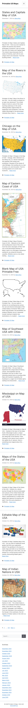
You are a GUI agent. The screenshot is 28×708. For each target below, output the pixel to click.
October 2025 (6, 653)
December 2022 (6, 687)
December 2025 (6, 648)
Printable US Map (9, 62)
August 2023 (6, 668)
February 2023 (6, 682)
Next (13, 628)
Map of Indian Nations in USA (11, 570)
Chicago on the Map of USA (11, 127)
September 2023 (7, 665)
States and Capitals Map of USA (13, 14)
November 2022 (6, 690)
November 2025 (6, 651)
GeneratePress (14, 705)
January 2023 (6, 685)
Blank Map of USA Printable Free (13, 270)
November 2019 (6, 692)
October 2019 (6, 695)
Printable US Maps (10, 4)
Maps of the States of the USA (13, 458)
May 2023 (5, 675)
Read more (16, 57)
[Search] (24, 636)
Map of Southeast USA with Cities (12, 330)
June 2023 (5, 673)
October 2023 (6, 663)
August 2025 (6, 658)
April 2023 (5, 678)
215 (9, 628)
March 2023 (5, 680)
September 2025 (7, 656)
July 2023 (5, 670)
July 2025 (5, 661)
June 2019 (5, 697)
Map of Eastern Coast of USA (11, 185)
